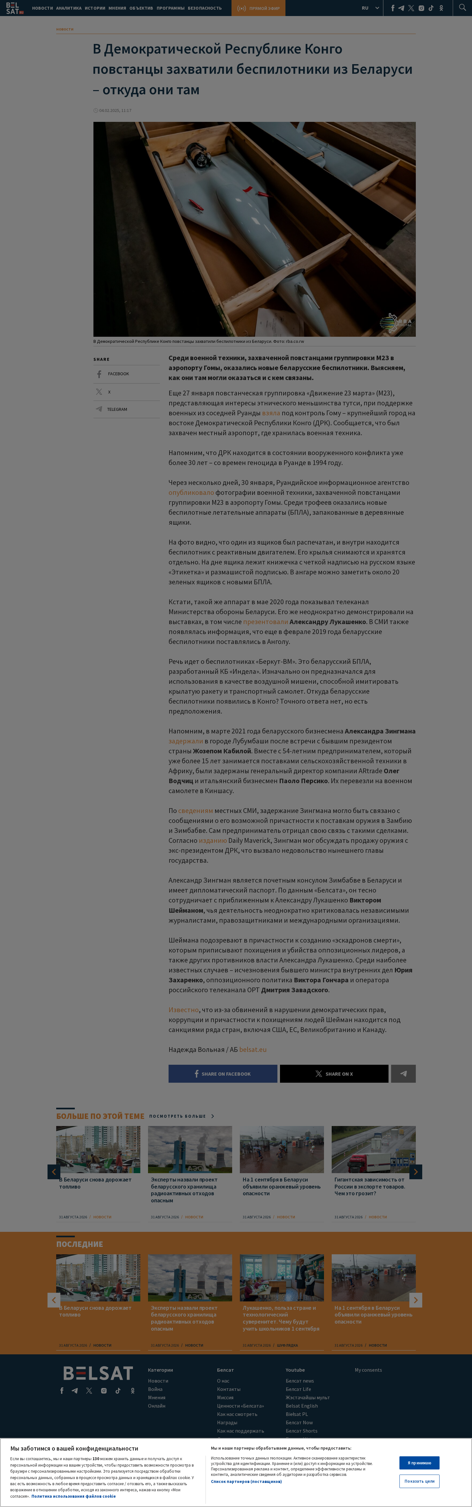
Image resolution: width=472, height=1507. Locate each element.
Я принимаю (419, 1463)
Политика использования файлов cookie (73, 1496)
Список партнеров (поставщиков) (246, 1481)
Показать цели (419, 1481)
